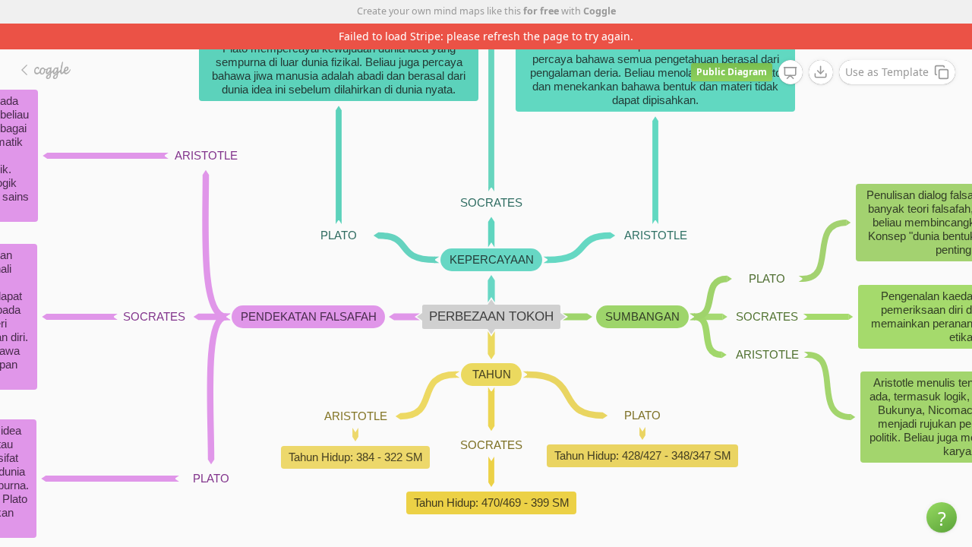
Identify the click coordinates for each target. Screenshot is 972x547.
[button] (941, 517)
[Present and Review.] (790, 73)
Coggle (599, 11)
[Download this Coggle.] (821, 72)
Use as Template (887, 72)
